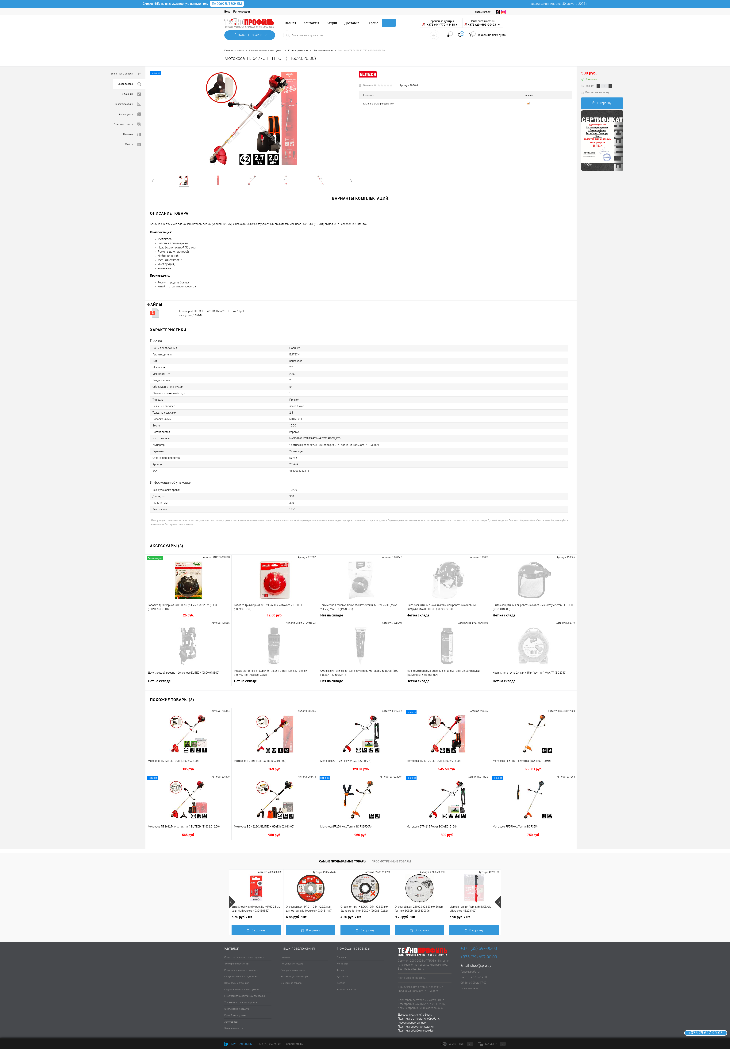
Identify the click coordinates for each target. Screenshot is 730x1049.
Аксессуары (126, 114)
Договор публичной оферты (415, 1014)
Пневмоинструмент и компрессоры (244, 995)
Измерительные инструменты (241, 970)
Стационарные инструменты (240, 976)
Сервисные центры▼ (442, 22)
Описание (127, 94)
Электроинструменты (236, 963)
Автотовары (231, 1021)
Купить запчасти (346, 989)
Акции (331, 23)
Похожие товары (123, 124)
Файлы (129, 144)
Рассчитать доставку (597, 92)
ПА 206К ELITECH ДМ (227, 4)
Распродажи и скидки (293, 970)
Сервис (372, 23)
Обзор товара (125, 83)
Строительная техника (236, 983)
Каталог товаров (250, 35)
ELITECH (294, 354)
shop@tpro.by (480, 966)
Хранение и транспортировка (240, 1002)
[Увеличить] (252, 118)
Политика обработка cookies (415, 1030)
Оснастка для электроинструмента (244, 957)
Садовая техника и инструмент (241, 989)
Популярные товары (292, 963)
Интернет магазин (484, 22)
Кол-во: (590, 86)
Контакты (311, 23)
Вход (227, 11)
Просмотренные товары (391, 861)
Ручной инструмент (235, 1015)
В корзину (604, 103)
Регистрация (241, 11)
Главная (289, 23)
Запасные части (233, 1028)
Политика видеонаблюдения (416, 1026)
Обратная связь (240, 1043)
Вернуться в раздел (122, 73)
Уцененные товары (291, 983)
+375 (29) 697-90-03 (269, 1043)
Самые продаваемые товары (342, 861)
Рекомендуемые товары (295, 976)
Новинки (285, 957)
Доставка (351, 23)
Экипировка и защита (236, 1008)
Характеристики (124, 104)
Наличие (128, 134)
